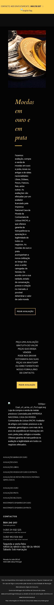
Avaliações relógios (12, 498)
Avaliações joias (10, 462)
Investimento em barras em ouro (17, 503)
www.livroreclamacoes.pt (27, 597)
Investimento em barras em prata (17, 508)
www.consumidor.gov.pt (41, 601)
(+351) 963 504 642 (13, 537)
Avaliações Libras (11, 467)
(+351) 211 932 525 (12, 530)
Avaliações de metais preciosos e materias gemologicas (21, 478)
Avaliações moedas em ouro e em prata (20, 472)
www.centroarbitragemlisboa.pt (11, 594)
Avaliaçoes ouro (10, 488)
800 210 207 (10, 523)
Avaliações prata (10, 493)
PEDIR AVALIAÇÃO (25, 311)
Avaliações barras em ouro (15, 457)
